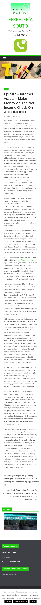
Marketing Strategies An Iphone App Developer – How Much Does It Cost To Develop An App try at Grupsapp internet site (21, 480)
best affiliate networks (25, 260)
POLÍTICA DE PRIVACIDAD (11, 562)
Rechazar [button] (8, 601)
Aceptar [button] (33, 601)
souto (19, 116)
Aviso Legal (6, 557)
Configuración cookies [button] (20, 601)
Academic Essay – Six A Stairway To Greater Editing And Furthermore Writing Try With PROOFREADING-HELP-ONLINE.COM (20, 495)
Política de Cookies (9, 552)
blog (6, 89)
